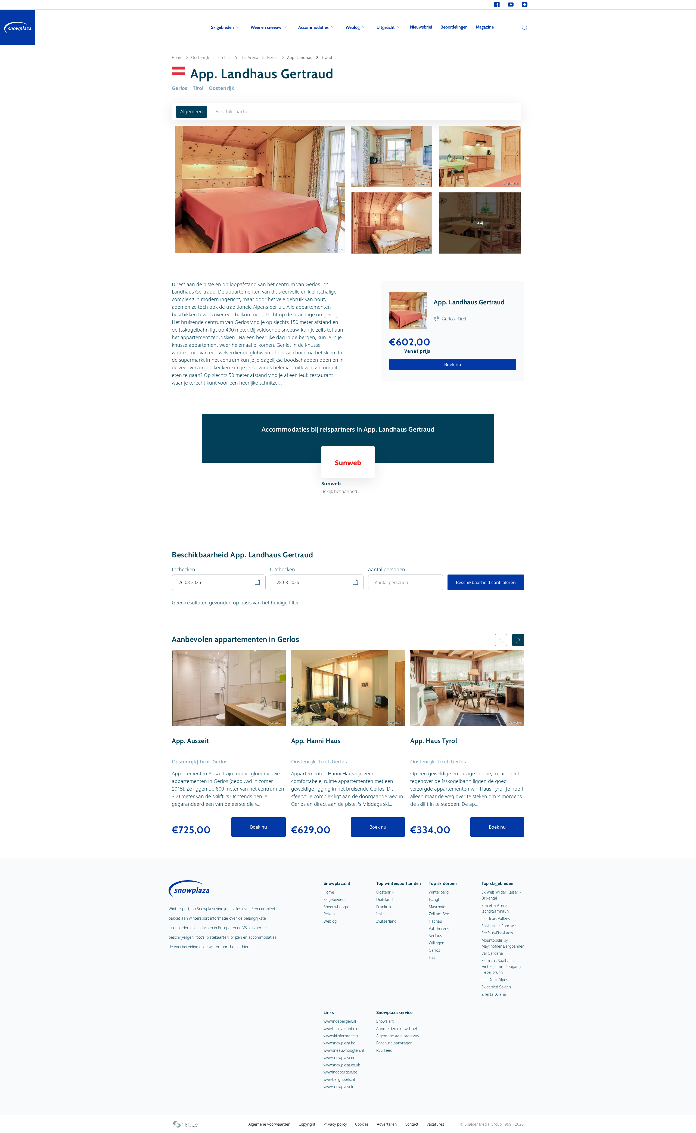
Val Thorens (439, 928)
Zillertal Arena (246, 57)
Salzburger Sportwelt (499, 925)
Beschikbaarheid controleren (486, 582)
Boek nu (452, 364)
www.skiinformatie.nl (341, 1035)
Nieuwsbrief (421, 27)
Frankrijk (383, 906)
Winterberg (439, 892)
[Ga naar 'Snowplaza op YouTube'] (511, 5)
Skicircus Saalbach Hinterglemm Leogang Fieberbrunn (501, 966)
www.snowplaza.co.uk (342, 1065)
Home (177, 57)
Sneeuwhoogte (336, 906)
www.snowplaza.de (339, 1057)
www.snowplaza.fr (339, 1086)
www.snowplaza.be (339, 1042)
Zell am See (439, 913)
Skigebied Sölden (496, 987)
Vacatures (435, 1124)
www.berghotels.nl (339, 1079)
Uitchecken (282, 569)
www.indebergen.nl (340, 1021)
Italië (380, 913)
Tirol (221, 57)
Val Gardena (492, 953)
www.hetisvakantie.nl (341, 1028)
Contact (411, 1124)
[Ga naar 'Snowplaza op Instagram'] (524, 5)
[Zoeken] (523, 27)
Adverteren (387, 1124)
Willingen (436, 942)
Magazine (485, 27)
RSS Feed (384, 1050)
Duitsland (384, 899)
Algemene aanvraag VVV (397, 1035)
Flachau (435, 921)
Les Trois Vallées (495, 918)
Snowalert (385, 1021)
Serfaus (435, 935)
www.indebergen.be (340, 1072)
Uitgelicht (386, 27)
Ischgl (434, 899)
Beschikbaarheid (234, 111)
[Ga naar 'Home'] (17, 27)
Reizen (329, 913)
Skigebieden (222, 27)
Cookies (362, 1124)
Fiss (432, 957)
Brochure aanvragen (394, 1042)
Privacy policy (335, 1124)
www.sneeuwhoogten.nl (344, 1050)
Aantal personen (386, 569)
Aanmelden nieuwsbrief (396, 1028)
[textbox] (219, 582)
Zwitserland (386, 921)
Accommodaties (313, 27)
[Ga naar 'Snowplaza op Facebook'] (497, 5)
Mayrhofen (438, 906)
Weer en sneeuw (266, 27)
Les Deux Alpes (494, 979)
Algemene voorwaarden (269, 1124)
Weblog (353, 27)
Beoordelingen (454, 27)
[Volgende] (518, 640)
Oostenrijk (200, 57)
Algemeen (191, 111)
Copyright (307, 1124)
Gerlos (272, 57)
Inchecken (183, 569)
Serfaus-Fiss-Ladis (497, 932)
